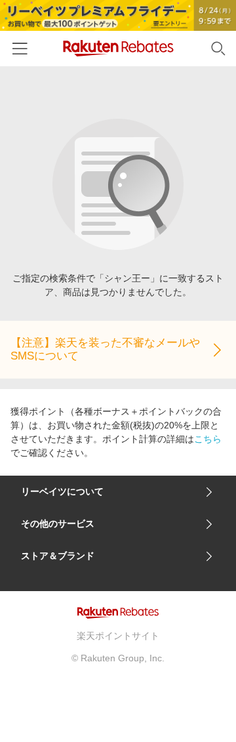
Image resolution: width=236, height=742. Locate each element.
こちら (208, 439)
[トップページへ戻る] (118, 48)
